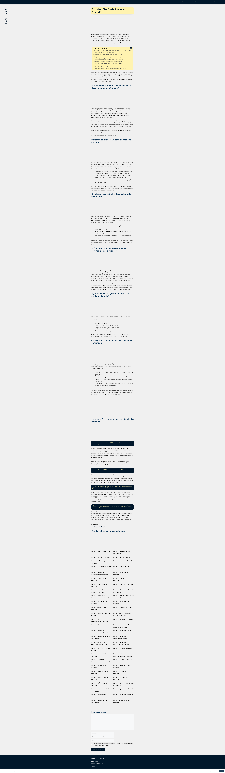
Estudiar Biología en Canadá (123, 619)
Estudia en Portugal (192, 1)
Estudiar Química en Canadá (123, 689)
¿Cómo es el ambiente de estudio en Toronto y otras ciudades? (111, 56)
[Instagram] (104, 527)
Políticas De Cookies (97, 763)
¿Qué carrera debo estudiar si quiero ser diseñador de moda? (111, 68)
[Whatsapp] (106, 527)
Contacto (94, 766)
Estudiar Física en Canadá (100, 625)
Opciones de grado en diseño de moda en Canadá (107, 52)
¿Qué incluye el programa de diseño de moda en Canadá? (109, 58)
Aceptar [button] (221, 770)
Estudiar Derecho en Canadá (123, 607)
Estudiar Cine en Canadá (121, 557)
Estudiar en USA (212, 1)
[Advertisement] (112, 23)
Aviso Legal (94, 761)
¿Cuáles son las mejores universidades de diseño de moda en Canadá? (113, 50)
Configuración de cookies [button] (213, 771)
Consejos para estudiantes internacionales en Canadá (108, 59)
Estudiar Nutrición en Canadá (101, 566)
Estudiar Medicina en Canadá (123, 648)
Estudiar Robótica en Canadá (101, 551)
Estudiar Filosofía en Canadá (123, 584)
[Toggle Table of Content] (130, 48)
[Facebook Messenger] (102, 527)
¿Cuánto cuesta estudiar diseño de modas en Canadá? (109, 63)
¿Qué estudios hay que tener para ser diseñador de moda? (110, 66)
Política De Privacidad (97, 758)
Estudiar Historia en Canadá (123, 561)
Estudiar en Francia (181, 1)
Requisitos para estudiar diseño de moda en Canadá (108, 54)
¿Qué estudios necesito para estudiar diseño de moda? (109, 65)
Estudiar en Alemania (202, 1)
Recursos (219, 1)
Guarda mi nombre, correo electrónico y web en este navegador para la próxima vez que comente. (113, 744)
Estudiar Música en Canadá (100, 557)
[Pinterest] (99, 527)
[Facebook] (93, 527)
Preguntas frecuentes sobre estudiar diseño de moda (108, 61)
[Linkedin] (97, 527)
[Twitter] (95, 527)
